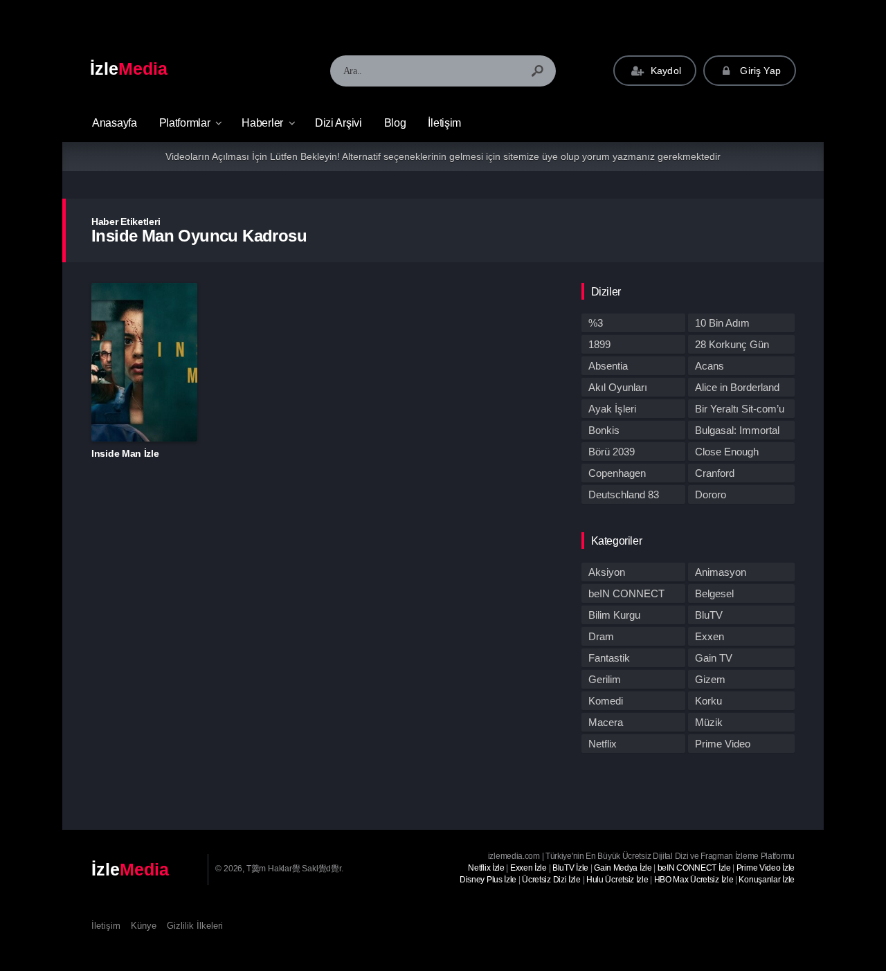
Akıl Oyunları (617, 387)
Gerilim (604, 679)
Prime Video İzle (765, 868)
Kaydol (664, 70)
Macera (605, 722)
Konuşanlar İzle (767, 879)
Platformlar (184, 123)
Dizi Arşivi (338, 123)
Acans (709, 366)
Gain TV (713, 658)
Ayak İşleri (612, 409)
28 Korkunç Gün (732, 344)
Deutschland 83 (623, 494)
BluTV (709, 615)
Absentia (608, 366)
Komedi (605, 701)
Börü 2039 (611, 451)
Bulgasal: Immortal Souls (737, 431)
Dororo (710, 494)
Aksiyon (606, 572)
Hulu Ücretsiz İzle (617, 879)
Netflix (602, 744)
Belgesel (714, 593)
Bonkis (604, 430)
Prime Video (722, 744)
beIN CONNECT (626, 593)
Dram (601, 636)
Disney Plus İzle (488, 879)
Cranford (714, 473)
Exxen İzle (528, 868)
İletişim (444, 123)
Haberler (262, 123)
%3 (595, 323)
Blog (395, 123)
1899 (599, 344)
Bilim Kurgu (614, 615)
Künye (143, 925)
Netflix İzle (486, 868)
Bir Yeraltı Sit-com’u (739, 409)
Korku (708, 701)
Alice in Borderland (737, 387)
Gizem (710, 679)
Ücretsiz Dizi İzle (551, 879)
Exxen (709, 636)
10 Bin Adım (722, 323)
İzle (129, 68)
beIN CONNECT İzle (694, 868)
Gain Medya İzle (623, 868)
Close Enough (727, 451)
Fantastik (609, 658)
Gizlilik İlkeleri (195, 925)
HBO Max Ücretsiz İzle (694, 879)
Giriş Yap (759, 70)
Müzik (709, 722)
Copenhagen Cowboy (617, 474)
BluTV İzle (570, 868)
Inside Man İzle (125, 453)
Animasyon (720, 572)
